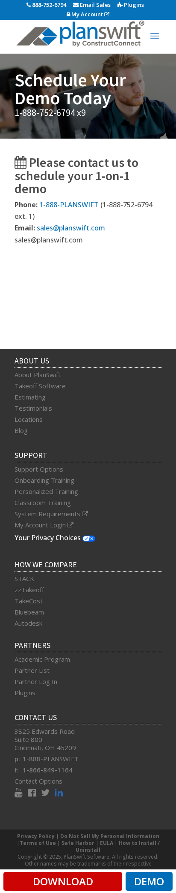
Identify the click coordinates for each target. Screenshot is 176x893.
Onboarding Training (44, 480)
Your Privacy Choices (48, 537)
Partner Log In (36, 681)
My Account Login (41, 525)
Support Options (39, 469)
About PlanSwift (38, 374)
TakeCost (29, 600)
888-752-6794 (48, 5)
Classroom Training (43, 502)
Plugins (133, 5)
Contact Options (38, 781)
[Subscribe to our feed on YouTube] (21, 793)
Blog (21, 430)
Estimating (30, 397)
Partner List (32, 670)
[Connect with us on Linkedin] (59, 793)
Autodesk (28, 623)
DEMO (149, 881)
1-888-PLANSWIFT (69, 204)
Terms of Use (38, 843)
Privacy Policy (36, 836)
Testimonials (33, 408)
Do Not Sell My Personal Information (109, 836)
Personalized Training (46, 491)
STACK (24, 578)
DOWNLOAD (63, 881)
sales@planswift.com (71, 228)
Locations (29, 419)
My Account (87, 14)
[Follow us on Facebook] (34, 793)
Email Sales (95, 5)
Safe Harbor (78, 843)
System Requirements (48, 513)
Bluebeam (29, 612)
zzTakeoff (29, 589)
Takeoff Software (40, 385)
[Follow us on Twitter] (48, 793)
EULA (106, 843)
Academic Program (42, 659)
